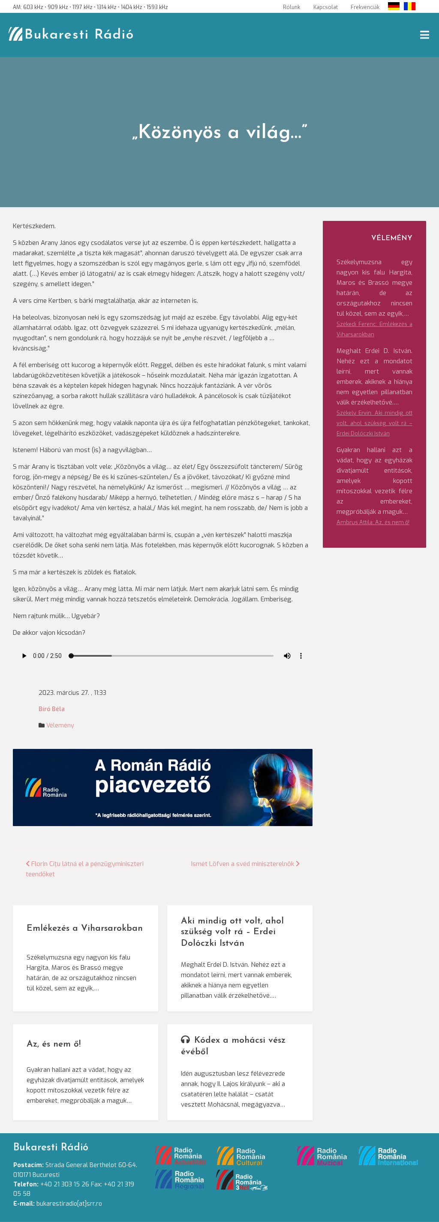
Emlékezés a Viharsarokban (85, 928)
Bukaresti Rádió (79, 35)
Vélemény (60, 725)
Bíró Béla (52, 709)
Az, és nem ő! (54, 1044)
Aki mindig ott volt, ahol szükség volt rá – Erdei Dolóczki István (232, 932)
